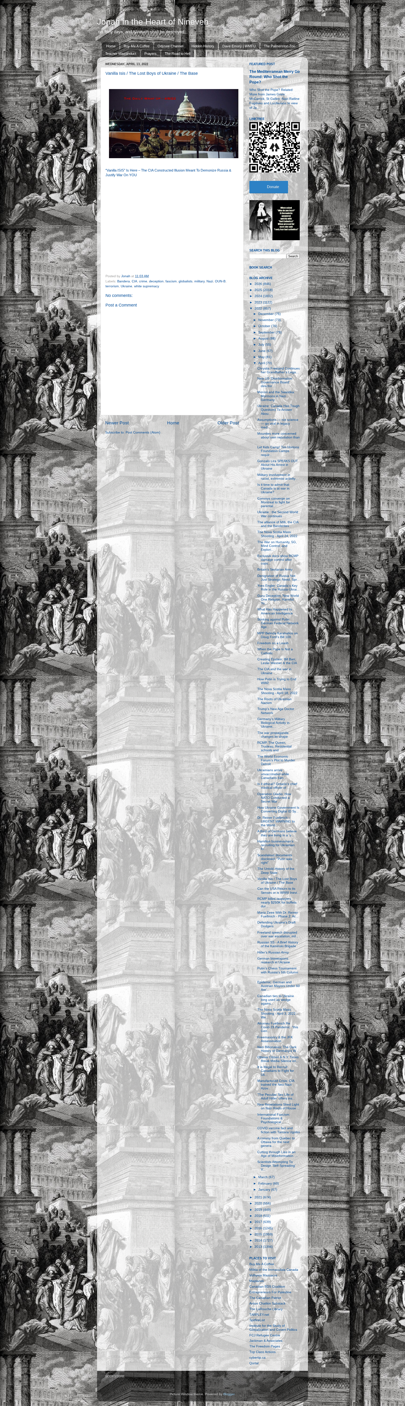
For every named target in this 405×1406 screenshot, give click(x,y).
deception (156, 281)
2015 (259, 1234)
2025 (259, 290)
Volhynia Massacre (263, 1275)
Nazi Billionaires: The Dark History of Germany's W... (278, 1049)
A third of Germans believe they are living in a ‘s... (277, 833)
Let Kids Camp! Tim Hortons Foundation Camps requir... (278, 450)
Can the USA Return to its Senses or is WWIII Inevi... (278, 890)
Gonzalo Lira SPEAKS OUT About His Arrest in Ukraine (277, 464)
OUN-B (220, 281)
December (266, 314)
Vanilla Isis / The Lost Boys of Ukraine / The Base (277, 880)
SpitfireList (257, 1320)
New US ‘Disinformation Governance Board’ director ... (274, 382)
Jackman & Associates (265, 1340)
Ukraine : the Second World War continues (277, 514)
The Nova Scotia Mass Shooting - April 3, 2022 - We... (277, 1013)
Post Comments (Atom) (143, 432)
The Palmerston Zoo (279, 46)
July (261, 344)
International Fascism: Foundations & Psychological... (273, 1118)
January (264, 1189)
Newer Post (117, 422)
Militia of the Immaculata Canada (273, 1269)
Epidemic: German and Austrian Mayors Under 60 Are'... (278, 985)
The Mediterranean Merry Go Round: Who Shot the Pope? (274, 77)
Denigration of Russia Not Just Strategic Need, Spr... (278, 577)
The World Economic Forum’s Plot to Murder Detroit (276, 760)
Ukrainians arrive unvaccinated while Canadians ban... (273, 773)
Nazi (209, 281)
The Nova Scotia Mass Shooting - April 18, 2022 (277, 691)
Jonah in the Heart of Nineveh (153, 21)
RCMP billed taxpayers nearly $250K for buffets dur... (276, 902)
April (262, 363)
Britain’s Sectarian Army (274, 569)
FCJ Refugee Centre (264, 1335)
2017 (259, 1222)
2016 (259, 1228)
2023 (259, 302)
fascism (171, 281)
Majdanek (256, 1281)
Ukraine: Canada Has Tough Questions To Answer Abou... (278, 409)
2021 (259, 1197)
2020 (259, 1203)
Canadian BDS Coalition (267, 1286)
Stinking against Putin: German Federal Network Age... (278, 623)
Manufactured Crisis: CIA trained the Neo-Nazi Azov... (275, 1084)
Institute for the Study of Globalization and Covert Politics (273, 1327)
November (266, 320)
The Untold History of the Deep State (275, 870)
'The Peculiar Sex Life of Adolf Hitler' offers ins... (276, 1096)
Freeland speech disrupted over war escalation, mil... (278, 934)
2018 (259, 1216)
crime (143, 281)
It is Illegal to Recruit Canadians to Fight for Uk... (275, 1070)
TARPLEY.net (259, 1314)
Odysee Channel (170, 46)
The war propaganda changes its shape (273, 734)
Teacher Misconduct (120, 54)
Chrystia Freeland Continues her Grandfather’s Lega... (278, 370)
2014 (259, 1240)
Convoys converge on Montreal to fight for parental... (273, 502)
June (262, 351)
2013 (259, 1247)
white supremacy (146, 286)
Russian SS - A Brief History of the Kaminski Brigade (277, 944)
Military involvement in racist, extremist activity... (277, 476)
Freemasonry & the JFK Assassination (275, 1039)
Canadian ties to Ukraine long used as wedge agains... (275, 999)
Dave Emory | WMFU (239, 46)
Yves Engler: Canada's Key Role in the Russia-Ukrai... (278, 587)
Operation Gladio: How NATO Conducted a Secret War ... (274, 797)
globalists (185, 281)
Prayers (150, 54)
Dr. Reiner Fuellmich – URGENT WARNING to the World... (276, 821)
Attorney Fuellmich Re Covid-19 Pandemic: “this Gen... (277, 1027)
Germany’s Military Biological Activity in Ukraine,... (273, 722)
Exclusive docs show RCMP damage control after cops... (277, 559)
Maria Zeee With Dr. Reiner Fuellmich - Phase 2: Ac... (278, 914)
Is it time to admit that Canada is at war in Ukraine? (273, 488)
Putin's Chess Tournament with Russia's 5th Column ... (277, 972)
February (265, 1183)
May (262, 357)
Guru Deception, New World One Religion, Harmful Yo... (278, 599)
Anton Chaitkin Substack (267, 1303)
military (199, 281)
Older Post (228, 422)
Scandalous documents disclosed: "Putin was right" (274, 858)
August (264, 338)
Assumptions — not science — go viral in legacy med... (277, 423)
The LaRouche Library (266, 1309)
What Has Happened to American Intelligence (275, 611)
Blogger (229, 1394)
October (264, 326)
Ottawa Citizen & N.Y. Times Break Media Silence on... (278, 1059)
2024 (259, 296)
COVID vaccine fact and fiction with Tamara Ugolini (278, 1130)
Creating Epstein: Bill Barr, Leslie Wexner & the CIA (277, 661)
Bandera (123, 281)
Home (111, 46)
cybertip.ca (257, 1357)
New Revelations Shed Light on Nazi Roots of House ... (278, 1106)
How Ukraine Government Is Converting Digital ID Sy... (278, 809)
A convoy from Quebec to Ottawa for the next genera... (276, 1142)
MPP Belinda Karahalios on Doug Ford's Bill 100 (277, 635)
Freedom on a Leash (273, 643)
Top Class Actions (262, 1352)
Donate (273, 187)
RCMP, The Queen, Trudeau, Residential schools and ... (274, 746)
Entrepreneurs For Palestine (270, 1292)
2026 (259, 284)
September (267, 332)
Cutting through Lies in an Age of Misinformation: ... (277, 1154)
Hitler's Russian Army (273, 952)
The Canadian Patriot (265, 1298)
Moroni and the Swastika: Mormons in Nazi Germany (276, 395)
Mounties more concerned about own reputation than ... (278, 437)
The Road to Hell (177, 54)
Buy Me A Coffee (137, 46)
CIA (134, 281)
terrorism (112, 286)
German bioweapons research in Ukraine (273, 960)
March (263, 1177)
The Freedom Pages (264, 1346)
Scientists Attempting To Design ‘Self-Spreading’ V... (276, 1165)
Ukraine (126, 286)
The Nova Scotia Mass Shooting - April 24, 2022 (277, 534)
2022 (259, 308)
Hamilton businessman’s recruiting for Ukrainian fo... (276, 845)
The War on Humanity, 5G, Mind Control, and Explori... (277, 545)
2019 (259, 1210)
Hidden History (202, 46)
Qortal (254, 1363)
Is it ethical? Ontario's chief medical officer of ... (277, 785)
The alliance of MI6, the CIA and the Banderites (277, 524)
